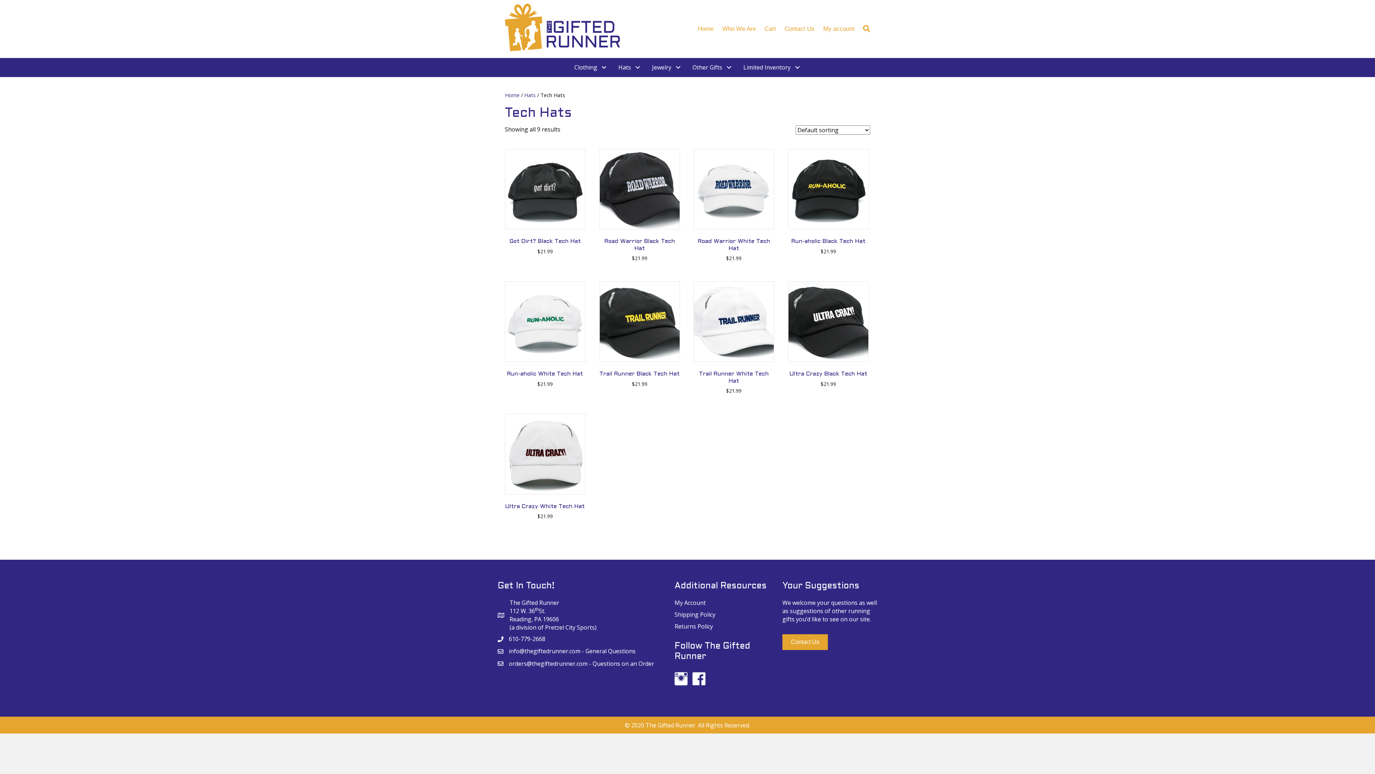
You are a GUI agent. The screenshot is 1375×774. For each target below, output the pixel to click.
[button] (805, 642)
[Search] (864, 28)
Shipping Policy (695, 614)
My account (838, 28)
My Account (690, 603)
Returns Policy (694, 626)
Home (706, 28)
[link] (591, 67)
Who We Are (739, 28)
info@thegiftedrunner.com (544, 651)
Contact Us (800, 28)
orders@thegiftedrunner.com (548, 664)
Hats (530, 95)
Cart (770, 28)
